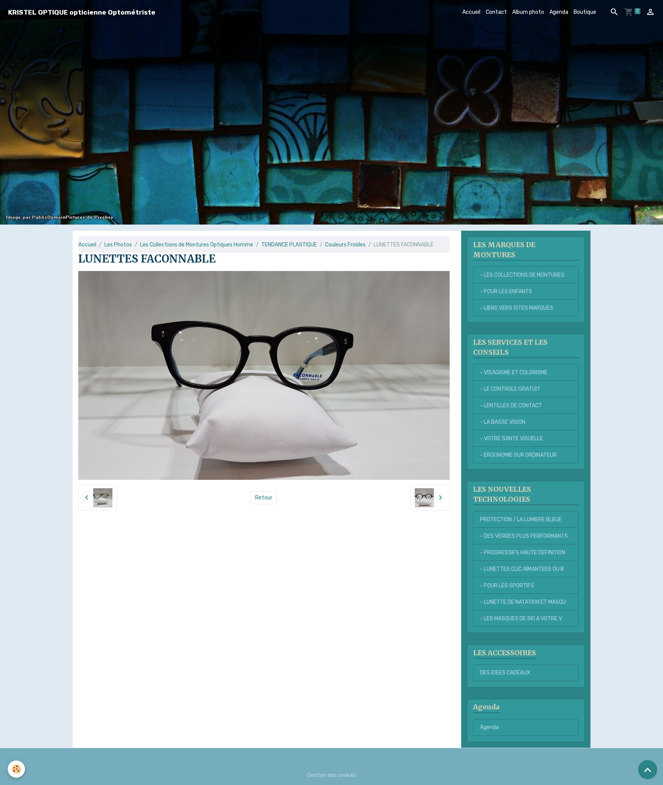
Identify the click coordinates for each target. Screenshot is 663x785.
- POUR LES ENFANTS (506, 291)
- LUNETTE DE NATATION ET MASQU (523, 602)
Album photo (528, 12)
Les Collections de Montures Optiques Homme (196, 244)
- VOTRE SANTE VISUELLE (511, 438)
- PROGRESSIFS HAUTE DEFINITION (522, 552)
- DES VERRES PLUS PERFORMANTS (524, 536)
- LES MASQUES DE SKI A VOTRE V (521, 618)
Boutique (585, 12)
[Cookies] (16, 769)
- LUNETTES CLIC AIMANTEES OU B (522, 569)
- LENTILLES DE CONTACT (511, 405)
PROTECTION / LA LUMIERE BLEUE (521, 519)
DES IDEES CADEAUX (505, 672)
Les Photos (118, 244)
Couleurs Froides (345, 244)
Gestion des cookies (331, 775)
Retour (263, 497)
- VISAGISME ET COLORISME (514, 372)
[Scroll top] (647, 769)
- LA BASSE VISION (502, 422)
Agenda (558, 12)
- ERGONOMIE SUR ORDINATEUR (518, 455)
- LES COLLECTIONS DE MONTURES (522, 275)
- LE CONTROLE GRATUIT (510, 389)
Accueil (471, 12)
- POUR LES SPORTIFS (507, 585)
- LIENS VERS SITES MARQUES (516, 308)
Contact (496, 12)
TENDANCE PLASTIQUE (289, 244)
